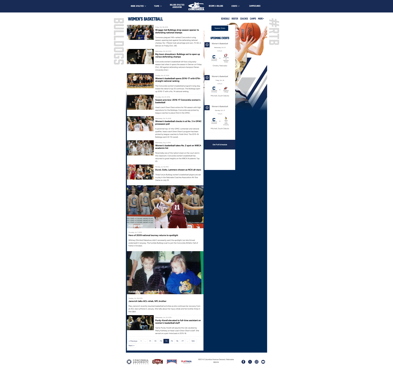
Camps (253, 18)
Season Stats (220, 28)
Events (234, 5)
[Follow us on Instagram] (256, 362)
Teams (156, 5)
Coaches (244, 18)
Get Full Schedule (220, 144)
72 (155, 341)
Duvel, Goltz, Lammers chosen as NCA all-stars (178, 169)
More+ (261, 18)
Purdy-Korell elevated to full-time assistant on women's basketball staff (178, 321)
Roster (235, 18)
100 (193, 341)
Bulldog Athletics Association (177, 5)
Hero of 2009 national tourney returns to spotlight (153, 235)
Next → (131, 345)
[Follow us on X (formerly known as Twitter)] (250, 362)
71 (150, 341)
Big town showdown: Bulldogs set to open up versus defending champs (177, 55)
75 (172, 341)
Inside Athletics (137, 5)
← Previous (133, 341)
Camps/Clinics (254, 5)
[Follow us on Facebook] (243, 362)
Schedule (225, 18)
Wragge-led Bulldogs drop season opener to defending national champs (177, 31)
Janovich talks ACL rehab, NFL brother (147, 301)
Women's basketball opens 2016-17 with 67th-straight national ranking (178, 79)
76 (177, 341)
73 (161, 341)
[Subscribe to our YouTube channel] (263, 362)
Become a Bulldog (216, 5)
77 (183, 341)
